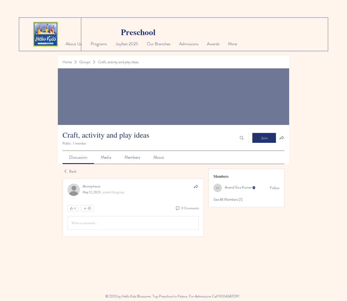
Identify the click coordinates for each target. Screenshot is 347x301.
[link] (78, 157)
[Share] (196, 186)
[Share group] (281, 137)
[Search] (242, 138)
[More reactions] (87, 208)
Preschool (138, 32)
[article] (133, 208)
